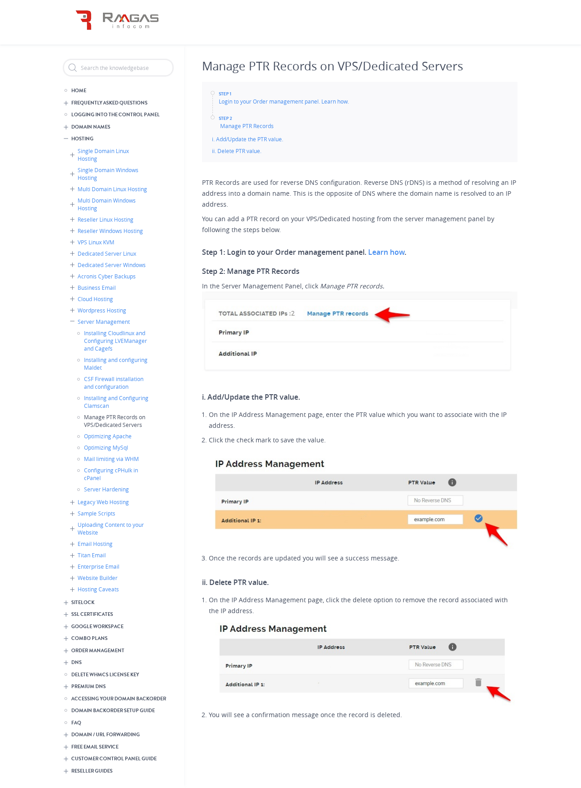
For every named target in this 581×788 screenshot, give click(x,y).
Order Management (97, 650)
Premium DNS (88, 686)
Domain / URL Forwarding (105, 734)
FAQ (76, 722)
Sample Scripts (96, 513)
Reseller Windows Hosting (110, 230)
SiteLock (82, 602)
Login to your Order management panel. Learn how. (284, 101)
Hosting (82, 138)
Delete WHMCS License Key (105, 674)
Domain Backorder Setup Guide (113, 710)
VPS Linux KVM (96, 242)
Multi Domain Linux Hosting (112, 189)
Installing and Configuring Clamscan (116, 401)
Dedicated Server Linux (107, 253)
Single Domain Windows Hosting (108, 173)
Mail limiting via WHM (111, 458)
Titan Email (92, 555)
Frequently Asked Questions (109, 102)
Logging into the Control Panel (115, 114)
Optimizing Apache (108, 436)
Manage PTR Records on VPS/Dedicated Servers (114, 420)
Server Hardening (106, 489)
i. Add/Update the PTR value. (247, 139)
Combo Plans (89, 638)
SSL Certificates (92, 614)
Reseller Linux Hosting (105, 219)
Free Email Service (94, 746)
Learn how (386, 252)
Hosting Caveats (98, 589)
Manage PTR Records (246, 125)
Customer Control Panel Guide (114, 758)
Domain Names (90, 127)
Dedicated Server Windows (112, 264)
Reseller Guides (92, 771)
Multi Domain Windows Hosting (107, 204)
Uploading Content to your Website (111, 528)
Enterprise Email (98, 566)
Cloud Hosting (95, 298)
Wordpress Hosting (102, 310)
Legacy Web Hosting (103, 502)
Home (78, 90)
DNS (76, 662)
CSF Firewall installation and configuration (113, 382)
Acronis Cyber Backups (107, 276)
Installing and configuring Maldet (116, 363)
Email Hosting (95, 543)
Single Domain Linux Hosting (103, 154)
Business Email (97, 287)
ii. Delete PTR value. (237, 150)
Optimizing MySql (106, 447)
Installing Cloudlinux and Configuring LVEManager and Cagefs (115, 340)
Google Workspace (97, 626)
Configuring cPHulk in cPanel (111, 473)
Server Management (104, 321)
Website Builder (98, 577)
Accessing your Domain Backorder (118, 698)
